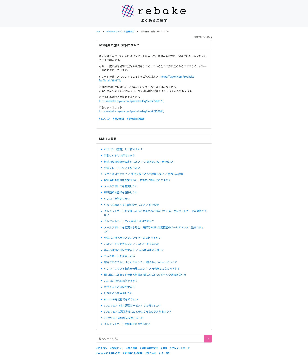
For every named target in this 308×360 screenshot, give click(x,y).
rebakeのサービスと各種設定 (120, 31)
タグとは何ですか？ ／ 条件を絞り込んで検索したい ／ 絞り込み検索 (144, 174)
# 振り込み (150, 353)
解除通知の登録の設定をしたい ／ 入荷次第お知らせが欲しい (139, 162)
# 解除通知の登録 (135, 118)
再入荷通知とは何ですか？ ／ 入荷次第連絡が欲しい (134, 250)
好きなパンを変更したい (118, 293)
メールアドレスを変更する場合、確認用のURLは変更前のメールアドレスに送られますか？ (154, 229)
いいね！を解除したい (117, 198)
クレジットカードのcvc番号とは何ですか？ (129, 221)
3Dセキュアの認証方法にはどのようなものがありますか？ (137, 311)
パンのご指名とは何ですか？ (121, 281)
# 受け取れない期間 (132, 353)
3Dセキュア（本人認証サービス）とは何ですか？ (132, 305)
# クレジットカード (180, 348)
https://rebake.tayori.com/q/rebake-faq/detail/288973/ (131, 101)
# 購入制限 (118, 118)
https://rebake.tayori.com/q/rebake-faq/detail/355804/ (131, 111)
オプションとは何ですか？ (119, 287)
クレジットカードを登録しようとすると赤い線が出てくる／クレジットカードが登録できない (155, 213)
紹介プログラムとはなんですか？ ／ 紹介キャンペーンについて (140, 262)
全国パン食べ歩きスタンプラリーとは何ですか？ (132, 238)
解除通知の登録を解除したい (120, 192)
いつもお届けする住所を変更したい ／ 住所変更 (131, 205)
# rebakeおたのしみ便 (108, 353)
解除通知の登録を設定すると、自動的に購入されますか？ (137, 180)
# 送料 (164, 348)
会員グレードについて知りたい (123, 168)
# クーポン (164, 353)
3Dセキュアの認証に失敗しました (123, 318)
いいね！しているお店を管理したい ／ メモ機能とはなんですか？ (142, 268)
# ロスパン (104, 118)
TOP (98, 31)
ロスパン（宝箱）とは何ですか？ (123, 149)
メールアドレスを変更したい (120, 186)
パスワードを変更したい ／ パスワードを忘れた (131, 244)
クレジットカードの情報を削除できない (127, 324)
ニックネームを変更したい (119, 256)
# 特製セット (116, 348)
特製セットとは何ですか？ (119, 155)
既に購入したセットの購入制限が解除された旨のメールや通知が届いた (145, 274)
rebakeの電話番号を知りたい (121, 299)
